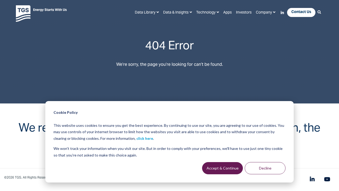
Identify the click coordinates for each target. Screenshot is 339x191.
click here (144, 138)
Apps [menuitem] (227, 13)
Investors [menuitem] (244, 13)
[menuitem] (147, 12)
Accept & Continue (223, 168)
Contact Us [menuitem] (301, 12)
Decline (265, 168)
